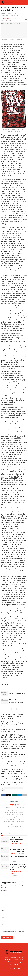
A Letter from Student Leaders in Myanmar (18, 857)
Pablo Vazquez (14, 853)
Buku (6, 788)
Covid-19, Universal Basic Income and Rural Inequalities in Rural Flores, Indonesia (17, 693)
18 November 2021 (13, 696)
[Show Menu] (26, 2)
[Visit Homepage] (7, 2)
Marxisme (19, 788)
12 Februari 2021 (13, 875)
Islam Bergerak (16, 968)
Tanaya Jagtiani (5, 18)
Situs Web (3, 924)
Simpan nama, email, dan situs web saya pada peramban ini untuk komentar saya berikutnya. (13, 932)
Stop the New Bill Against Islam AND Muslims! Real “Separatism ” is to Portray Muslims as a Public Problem (18, 867)
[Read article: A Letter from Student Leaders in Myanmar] (5, 858)
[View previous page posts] (12, 709)
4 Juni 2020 (14, 18)
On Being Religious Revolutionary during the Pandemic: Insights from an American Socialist (16, 702)
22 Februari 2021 (13, 706)
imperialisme (12, 788)
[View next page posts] (15, 709)
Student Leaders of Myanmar (16, 860)
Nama (3, 910)
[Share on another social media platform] (24, 795)
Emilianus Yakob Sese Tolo (16, 843)
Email (3, 917)
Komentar (4, 890)
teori (3, 790)
